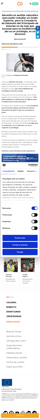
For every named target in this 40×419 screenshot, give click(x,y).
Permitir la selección (20, 245)
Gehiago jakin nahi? (16, 341)
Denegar (20, 252)
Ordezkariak (13, 316)
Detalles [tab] (21, 171)
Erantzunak (13, 312)
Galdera (11, 302)
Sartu (35, 3)
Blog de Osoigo (13, 331)
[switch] (34, 215)
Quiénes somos (13, 336)
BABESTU (20, 415)
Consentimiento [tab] (8, 171)
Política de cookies (15, 362)
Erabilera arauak (14, 353)
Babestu (11, 307)
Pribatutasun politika (16, 357)
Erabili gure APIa (14, 367)
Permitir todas (20, 238)
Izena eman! (13, 322)
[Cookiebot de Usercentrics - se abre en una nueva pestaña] (28, 165)
